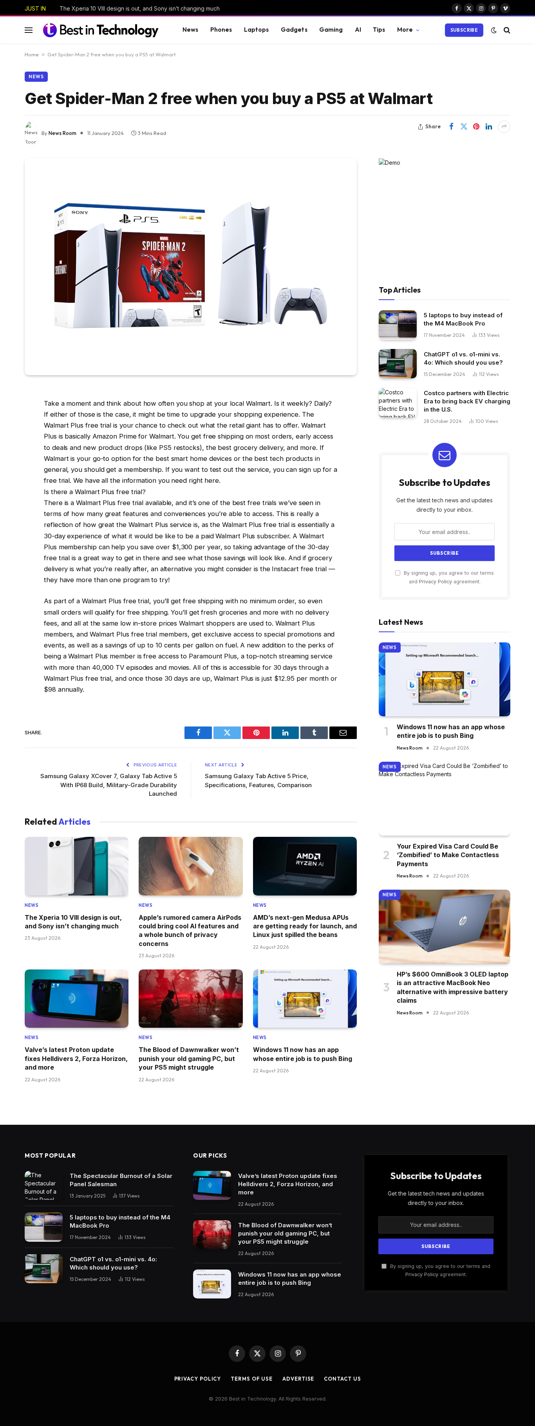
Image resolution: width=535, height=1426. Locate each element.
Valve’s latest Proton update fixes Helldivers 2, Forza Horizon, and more (76, 1058)
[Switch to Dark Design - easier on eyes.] (494, 30)
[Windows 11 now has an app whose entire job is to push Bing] (305, 998)
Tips (379, 29)
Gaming (331, 29)
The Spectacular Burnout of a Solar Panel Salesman (121, 1180)
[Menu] (29, 30)
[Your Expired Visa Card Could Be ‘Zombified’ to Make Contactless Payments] (444, 799)
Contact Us (342, 1379)
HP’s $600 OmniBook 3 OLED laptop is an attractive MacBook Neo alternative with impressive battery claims (452, 987)
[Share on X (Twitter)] (464, 126)
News (191, 29)
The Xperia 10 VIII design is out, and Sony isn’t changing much (140, 8)
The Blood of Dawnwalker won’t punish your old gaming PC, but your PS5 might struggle (189, 1058)
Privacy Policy (435, 581)
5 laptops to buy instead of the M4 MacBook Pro (463, 319)
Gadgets (294, 29)
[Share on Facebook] (451, 126)
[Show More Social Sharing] (504, 126)
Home (32, 54)
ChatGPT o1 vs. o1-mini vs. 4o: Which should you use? (463, 358)
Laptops (256, 29)
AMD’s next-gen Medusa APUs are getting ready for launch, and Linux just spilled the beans (305, 926)
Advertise (298, 1379)
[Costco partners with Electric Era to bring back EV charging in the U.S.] (398, 402)
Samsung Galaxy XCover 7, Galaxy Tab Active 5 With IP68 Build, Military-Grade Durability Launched (108, 784)
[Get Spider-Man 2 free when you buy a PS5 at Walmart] (191, 266)
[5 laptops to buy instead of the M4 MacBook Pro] (398, 325)
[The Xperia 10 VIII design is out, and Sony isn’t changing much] (76, 866)
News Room (62, 133)
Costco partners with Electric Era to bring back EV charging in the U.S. (467, 401)
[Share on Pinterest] (476, 126)
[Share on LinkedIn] (489, 126)
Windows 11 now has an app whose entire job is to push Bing (302, 1054)
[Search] (506, 30)
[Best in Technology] (100, 29)
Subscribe (464, 30)
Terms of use (252, 1379)
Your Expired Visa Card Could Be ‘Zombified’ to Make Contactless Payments (448, 855)
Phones (221, 29)
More (405, 29)
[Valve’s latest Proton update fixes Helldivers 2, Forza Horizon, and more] (76, 998)
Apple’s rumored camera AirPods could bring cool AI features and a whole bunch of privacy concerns (190, 931)
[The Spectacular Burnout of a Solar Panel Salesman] (44, 1185)
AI (358, 29)
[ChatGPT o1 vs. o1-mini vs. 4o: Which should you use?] (398, 363)
